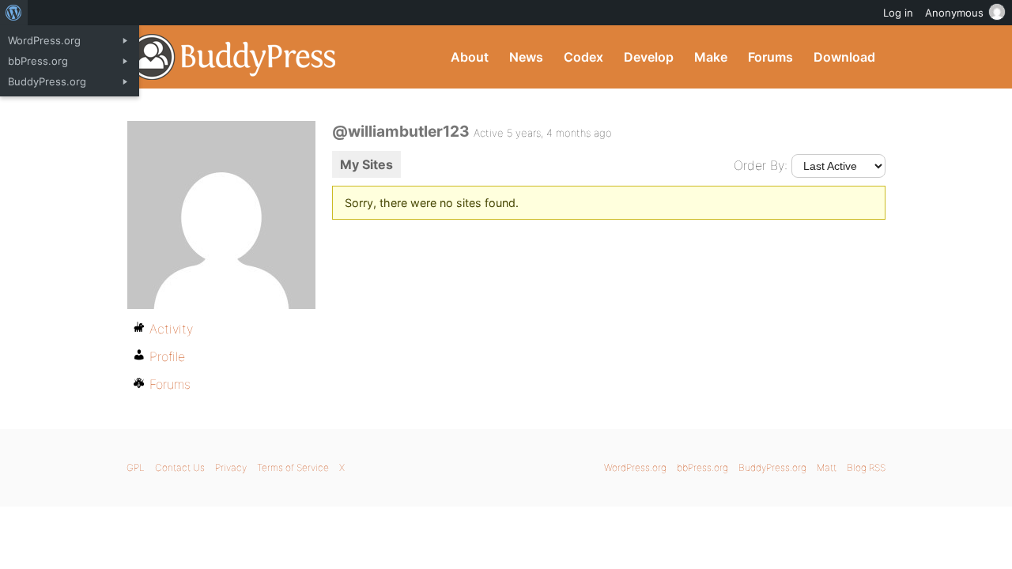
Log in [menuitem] (898, 12)
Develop (649, 57)
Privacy (231, 467)
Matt (826, 467)
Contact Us (180, 467)
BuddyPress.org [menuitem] (47, 81)
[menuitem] (14, 12)
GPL (135, 467)
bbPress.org (702, 467)
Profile (167, 356)
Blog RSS (866, 467)
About (470, 57)
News (526, 57)
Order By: (760, 165)
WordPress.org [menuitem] (44, 40)
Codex (583, 57)
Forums (770, 57)
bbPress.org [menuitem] (38, 61)
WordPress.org (635, 467)
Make (710, 57)
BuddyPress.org (232, 57)
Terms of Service (293, 467)
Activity (171, 329)
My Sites (366, 164)
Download (844, 57)
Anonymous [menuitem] (954, 12)
